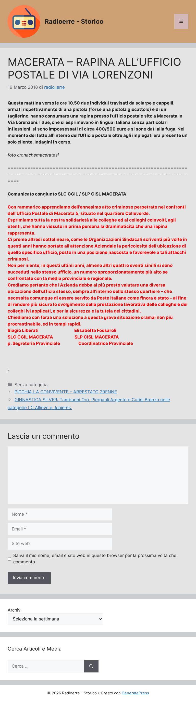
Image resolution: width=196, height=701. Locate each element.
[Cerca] (91, 666)
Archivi (14, 610)
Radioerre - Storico (74, 21)
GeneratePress (135, 693)
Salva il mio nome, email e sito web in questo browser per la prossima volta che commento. (94, 559)
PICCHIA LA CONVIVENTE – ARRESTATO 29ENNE (66, 391)
